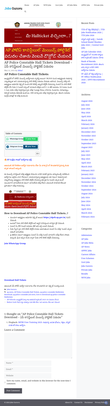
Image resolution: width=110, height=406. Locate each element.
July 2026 (85, 105)
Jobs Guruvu (12, 290)
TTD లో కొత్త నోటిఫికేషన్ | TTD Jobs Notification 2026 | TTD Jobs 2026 (93, 33)
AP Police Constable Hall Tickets (26, 292)
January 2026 (87, 128)
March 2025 (86, 167)
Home (26, 5)
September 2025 (88, 143)
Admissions (86, 235)
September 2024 (88, 190)
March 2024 (86, 213)
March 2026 (86, 120)
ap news (10, 292)
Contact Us (78, 403)
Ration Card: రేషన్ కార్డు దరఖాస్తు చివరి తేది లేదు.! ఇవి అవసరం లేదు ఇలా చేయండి (33, 302)
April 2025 (86, 163)
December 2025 (88, 132)
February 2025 (88, 170)
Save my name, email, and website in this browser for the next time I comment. (39, 382)
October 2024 (87, 186)
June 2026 (85, 109)
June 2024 (85, 201)
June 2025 (85, 155)
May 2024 (85, 205)
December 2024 (88, 178)
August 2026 (86, 101)
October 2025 (87, 140)
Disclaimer (89, 403)
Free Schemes (87, 258)
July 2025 (85, 151)
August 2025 (86, 147)
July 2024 (85, 197)
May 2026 (85, 113)
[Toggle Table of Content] (36, 153)
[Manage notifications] (106, 402)
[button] (25, 12)
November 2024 (88, 182)
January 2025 (87, 174)
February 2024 (88, 217)
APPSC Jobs (85, 5)
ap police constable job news (24, 295)
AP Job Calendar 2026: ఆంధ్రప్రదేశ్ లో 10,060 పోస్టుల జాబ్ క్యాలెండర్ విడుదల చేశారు (92, 55)
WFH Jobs (47, 5)
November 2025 (88, 136)
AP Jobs (36, 5)
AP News (85, 247)
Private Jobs (98, 5)
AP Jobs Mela (72, 5)
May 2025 (85, 159)
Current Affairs (88, 254)
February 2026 (88, 124)
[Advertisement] (38, 115)
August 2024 (86, 194)
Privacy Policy (100, 403)
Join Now (32, 139)
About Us (68, 403)
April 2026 (86, 116)
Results (84, 274)
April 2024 (86, 209)
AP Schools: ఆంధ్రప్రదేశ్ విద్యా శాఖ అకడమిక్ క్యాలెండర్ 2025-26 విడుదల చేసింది (33, 300)
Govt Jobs (59, 5)
